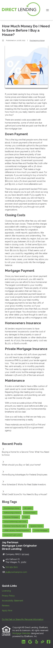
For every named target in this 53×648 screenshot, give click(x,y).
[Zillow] (43, 642)
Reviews (5, 605)
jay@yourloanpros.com (16, 572)
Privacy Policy (8, 596)
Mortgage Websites (21, 633)
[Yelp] (36, 642)
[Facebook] (48, 642)
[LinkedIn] (23, 642)
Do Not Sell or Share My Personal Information (22, 619)
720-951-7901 (12, 567)
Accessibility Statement (12, 601)
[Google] (30, 642)
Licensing (6, 591)
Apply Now (7, 610)
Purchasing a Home (37, 40)
